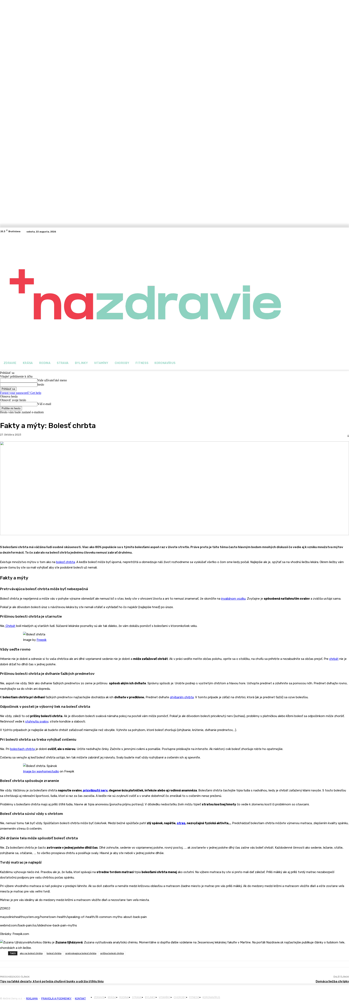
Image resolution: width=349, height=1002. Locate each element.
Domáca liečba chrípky (332, 981)
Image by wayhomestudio (41, 771)
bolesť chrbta (65, 562)
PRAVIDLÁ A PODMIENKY (56, 998)
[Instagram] (346, 231)
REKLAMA (32, 998)
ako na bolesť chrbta (31, 953)
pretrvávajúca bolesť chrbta (80, 953)
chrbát (333, 659)
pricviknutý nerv (95, 790)
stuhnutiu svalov (36, 721)
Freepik (41, 640)
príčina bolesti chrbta (112, 953)
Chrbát (10, 626)
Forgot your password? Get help (20, 392)
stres (181, 823)
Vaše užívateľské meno (52, 380)
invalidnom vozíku (233, 598)
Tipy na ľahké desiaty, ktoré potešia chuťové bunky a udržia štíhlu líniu (52, 981)
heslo (40, 384)
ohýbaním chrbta (182, 697)
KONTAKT (80, 998)
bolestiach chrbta (22, 749)
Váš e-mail (44, 404)
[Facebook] (341, 231)
